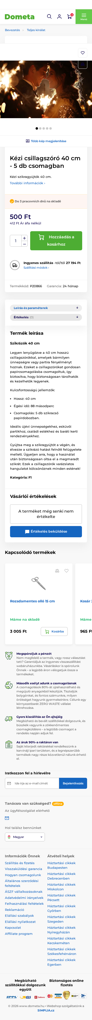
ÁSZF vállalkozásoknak (23, 892)
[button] (49, 16)
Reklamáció (14, 910)
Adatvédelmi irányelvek (24, 898)
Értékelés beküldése (48, 531)
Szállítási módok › (36, 267)
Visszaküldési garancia (23, 869)
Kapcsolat (13, 927)
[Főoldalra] (19, 16)
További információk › (27, 183)
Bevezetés (12, 30)
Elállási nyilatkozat (20, 922)
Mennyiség (16, 241)
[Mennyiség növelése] (24, 238)
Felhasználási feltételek (24, 903)
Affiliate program (19, 934)
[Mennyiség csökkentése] (24, 244)
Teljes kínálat (36, 30)
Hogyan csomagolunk (23, 875)
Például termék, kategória (37, 43)
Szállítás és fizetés (20, 863)
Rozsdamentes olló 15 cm (32, 601)
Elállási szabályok (19, 915)
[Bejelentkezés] (59, 16)
